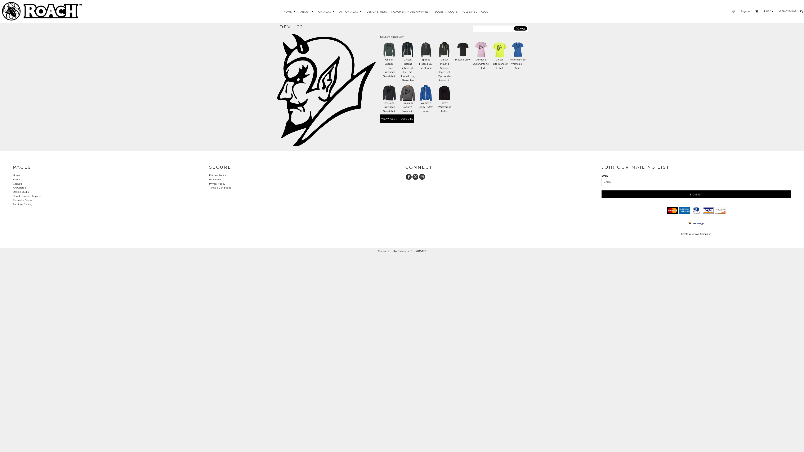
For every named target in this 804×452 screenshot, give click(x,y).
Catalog (17, 183)
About (16, 179)
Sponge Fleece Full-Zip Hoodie (426, 64)
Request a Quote (22, 200)
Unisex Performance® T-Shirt (499, 64)
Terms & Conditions (220, 187)
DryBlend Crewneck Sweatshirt (389, 107)
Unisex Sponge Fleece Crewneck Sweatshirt (389, 68)
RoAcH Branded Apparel (27, 196)
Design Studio (21, 192)
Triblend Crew (462, 59)
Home (16, 175)
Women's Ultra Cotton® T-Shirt (481, 64)
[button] (289, 11)
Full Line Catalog (22, 204)
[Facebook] (409, 177)
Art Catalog (19, 187)
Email (605, 175)
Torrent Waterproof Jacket (444, 107)
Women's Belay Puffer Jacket (426, 107)
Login (733, 11)
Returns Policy (217, 175)
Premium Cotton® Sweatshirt (408, 107)
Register (746, 11)
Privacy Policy (217, 183)
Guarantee (215, 179)
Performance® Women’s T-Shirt (518, 64)
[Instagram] (422, 177)
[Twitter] (415, 177)
